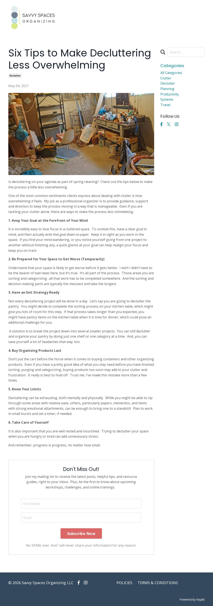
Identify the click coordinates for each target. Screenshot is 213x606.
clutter (165, 78)
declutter (15, 75)
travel (165, 105)
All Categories (171, 72)
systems (166, 99)
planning (167, 88)
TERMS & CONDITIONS (157, 582)
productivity (169, 94)
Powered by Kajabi (192, 599)
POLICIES (124, 582)
